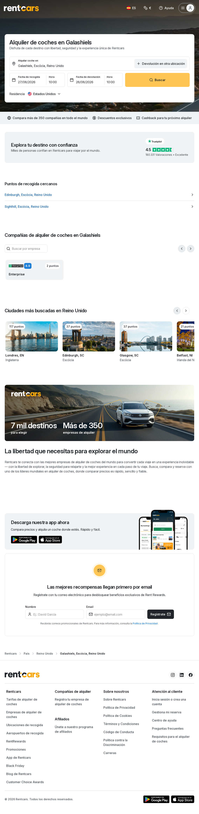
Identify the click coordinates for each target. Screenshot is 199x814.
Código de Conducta (118, 732)
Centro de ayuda (164, 720)
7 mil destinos (34, 425)
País (27, 653)
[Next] (190, 248)
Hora (51, 76)
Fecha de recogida (29, 76)
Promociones (16, 749)
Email (89, 606)
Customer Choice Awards (25, 782)
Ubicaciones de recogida (24, 725)
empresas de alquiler (79, 432)
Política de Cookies (117, 716)
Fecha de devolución (88, 76)
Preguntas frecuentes (167, 728)
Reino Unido (45, 653)
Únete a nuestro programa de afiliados (74, 729)
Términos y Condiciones (121, 724)
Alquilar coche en (28, 60)
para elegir (19, 432)
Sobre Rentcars (114, 699)
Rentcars (11, 653)
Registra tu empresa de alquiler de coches (72, 701)
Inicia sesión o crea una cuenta (169, 701)
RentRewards (16, 741)
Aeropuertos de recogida (25, 733)
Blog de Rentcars (18, 774)
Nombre (30, 606)
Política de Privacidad (145, 623)
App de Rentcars (18, 758)
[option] (99, 195)
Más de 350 (82, 425)
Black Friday (15, 766)
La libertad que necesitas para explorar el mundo (71, 451)
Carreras (109, 753)
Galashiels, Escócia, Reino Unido (82, 653)
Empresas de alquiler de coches (24, 714)
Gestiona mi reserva (166, 712)
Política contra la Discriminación (115, 742)
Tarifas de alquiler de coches (21, 701)
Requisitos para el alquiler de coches (171, 739)
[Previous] (181, 248)
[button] (158, 141)
